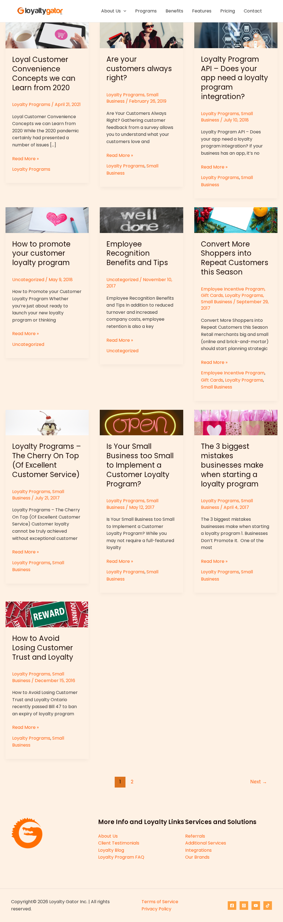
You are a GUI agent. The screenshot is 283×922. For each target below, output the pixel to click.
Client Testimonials (118, 843)
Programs (146, 11)
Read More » (25, 158)
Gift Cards (212, 295)
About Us (111, 11)
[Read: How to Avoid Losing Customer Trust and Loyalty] (47, 614)
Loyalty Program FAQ (121, 857)
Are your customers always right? (139, 68)
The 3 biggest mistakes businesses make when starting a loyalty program (232, 465)
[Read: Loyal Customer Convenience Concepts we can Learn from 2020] (47, 35)
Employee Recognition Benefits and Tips (137, 253)
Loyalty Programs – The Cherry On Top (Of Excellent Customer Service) (46, 460)
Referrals (195, 836)
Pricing (227, 11)
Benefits (174, 11)
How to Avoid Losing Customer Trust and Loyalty (42, 647)
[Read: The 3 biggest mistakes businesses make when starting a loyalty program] (235, 422)
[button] (123, 11)
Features (201, 11)
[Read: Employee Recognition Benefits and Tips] (141, 220)
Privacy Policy (156, 909)
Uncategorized (28, 279)
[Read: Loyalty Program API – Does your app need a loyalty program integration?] (235, 35)
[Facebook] (232, 905)
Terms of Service (160, 901)
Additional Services (205, 843)
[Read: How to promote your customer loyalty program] (47, 220)
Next (258, 781)
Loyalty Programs (31, 104)
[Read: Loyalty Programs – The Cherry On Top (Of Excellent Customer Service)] (47, 422)
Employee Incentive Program (232, 289)
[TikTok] (267, 905)
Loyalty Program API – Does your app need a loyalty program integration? (234, 78)
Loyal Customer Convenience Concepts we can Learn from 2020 (43, 73)
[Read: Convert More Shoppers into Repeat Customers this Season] (235, 220)
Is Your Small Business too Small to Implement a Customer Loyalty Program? (140, 465)
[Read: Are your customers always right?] (141, 35)
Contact (253, 11)
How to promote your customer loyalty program (41, 253)
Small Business (216, 302)
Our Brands (197, 857)
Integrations (198, 850)
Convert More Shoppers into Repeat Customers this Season (234, 258)
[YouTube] (255, 905)
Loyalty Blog (111, 850)
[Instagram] (244, 905)
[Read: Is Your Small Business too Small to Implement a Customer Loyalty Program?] (141, 422)
